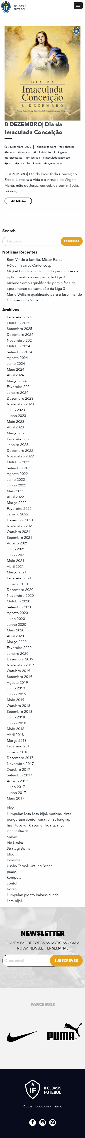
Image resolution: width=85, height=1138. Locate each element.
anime (12, 836)
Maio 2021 (15, 560)
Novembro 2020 (20, 595)
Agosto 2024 (17, 357)
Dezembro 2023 (20, 398)
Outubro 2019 (18, 670)
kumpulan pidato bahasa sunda (33, 894)
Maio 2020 (15, 630)
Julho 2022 (16, 479)
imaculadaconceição (57, 157)
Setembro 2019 (19, 676)
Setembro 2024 (19, 352)
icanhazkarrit (17, 831)
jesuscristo (23, 163)
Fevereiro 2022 (19, 508)
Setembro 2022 (19, 468)
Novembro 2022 (20, 456)
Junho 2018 (16, 723)
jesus (9, 163)
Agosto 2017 (17, 781)
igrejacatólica (14, 157)
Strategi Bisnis (18, 848)
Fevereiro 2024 (19, 386)
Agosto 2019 (17, 682)
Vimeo (52, 1122)
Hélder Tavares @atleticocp (29, 265)
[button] (78, 5)
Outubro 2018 (18, 705)
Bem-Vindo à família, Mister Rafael (35, 259)
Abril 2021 (15, 566)
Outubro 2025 (18, 323)
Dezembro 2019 (20, 659)
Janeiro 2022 (17, 514)
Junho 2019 (16, 694)
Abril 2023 (15, 427)
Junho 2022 (16, 485)
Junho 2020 (16, 624)
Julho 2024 (16, 363)
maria (37, 163)
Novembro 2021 (20, 526)
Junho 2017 (16, 792)
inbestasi (14, 860)
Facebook (32, 1122)
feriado (10, 152)
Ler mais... (18, 201)
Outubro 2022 (18, 462)
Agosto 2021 (17, 543)
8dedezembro (47, 147)
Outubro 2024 (18, 346)
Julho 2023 (16, 410)
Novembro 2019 (20, 665)
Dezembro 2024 (20, 334)
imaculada (33, 157)
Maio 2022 (15, 491)
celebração (68, 147)
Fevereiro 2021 (19, 578)
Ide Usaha (15, 842)
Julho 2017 (16, 786)
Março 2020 (17, 641)
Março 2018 (17, 740)
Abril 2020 (15, 636)
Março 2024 (17, 381)
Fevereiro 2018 (19, 746)
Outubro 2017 (18, 769)
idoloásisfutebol (45, 152)
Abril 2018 (15, 734)
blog (11, 807)
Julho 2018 (16, 717)
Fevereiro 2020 (19, 647)
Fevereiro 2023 (19, 439)
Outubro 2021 (18, 531)
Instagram (42, 1122)
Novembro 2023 (20, 404)
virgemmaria (54, 163)
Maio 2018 (15, 728)
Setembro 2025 (19, 328)
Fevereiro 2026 (19, 317)
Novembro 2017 (20, 763)
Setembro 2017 (19, 775)
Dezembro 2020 (20, 589)
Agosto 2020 (17, 612)
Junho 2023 (16, 415)
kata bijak (15, 900)
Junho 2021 (16, 555)
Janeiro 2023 (17, 444)
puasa (12, 871)
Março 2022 (17, 502)
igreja (63, 152)
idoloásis (25, 152)
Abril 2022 (15, 497)
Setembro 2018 (19, 711)
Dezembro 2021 (20, 520)
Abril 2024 (15, 375)
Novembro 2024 (20, 340)
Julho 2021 (16, 549)
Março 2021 (17, 572)
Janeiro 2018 (17, 752)
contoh (12, 883)
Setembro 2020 (19, 607)
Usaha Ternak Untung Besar (29, 865)
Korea (12, 889)
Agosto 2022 (17, 473)
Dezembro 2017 (20, 757)
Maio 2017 (15, 798)
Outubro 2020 (18, 601)
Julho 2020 (16, 618)
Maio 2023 (15, 421)
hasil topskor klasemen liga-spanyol (36, 825)
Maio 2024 (15, 369)
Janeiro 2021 (17, 584)
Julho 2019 (16, 688)
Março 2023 (17, 433)
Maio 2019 (15, 699)
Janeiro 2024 (17, 392)
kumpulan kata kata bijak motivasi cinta (39, 813)
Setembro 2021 (19, 537)
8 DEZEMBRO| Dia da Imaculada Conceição (34, 128)
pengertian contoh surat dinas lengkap (38, 819)
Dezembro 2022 (20, 450)
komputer (15, 877)
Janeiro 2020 (17, 653)
